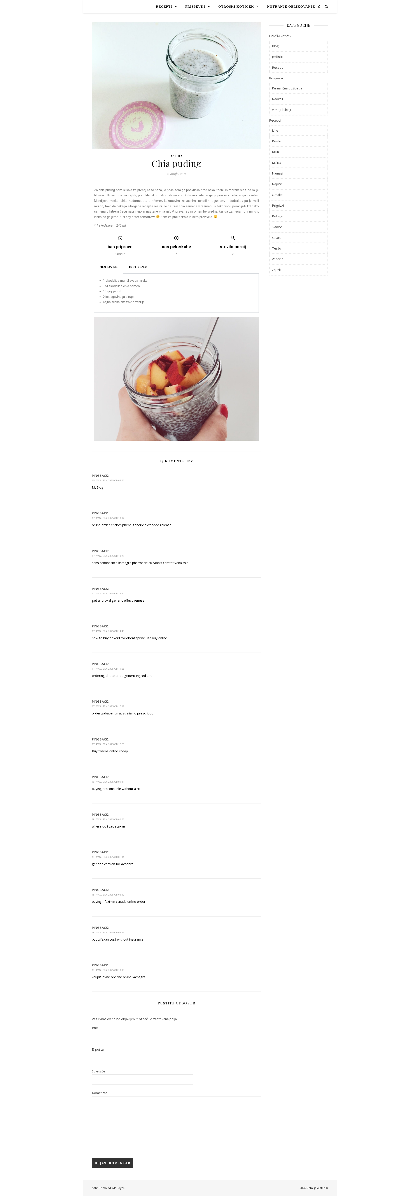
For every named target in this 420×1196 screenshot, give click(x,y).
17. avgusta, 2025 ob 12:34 (108, 593)
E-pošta (98, 1049)
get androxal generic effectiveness (118, 600)
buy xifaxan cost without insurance (118, 939)
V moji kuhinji (281, 109)
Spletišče (98, 1071)
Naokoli (277, 99)
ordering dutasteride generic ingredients (122, 675)
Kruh (275, 152)
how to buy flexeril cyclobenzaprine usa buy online (129, 638)
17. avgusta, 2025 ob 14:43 (108, 631)
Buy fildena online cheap (110, 751)
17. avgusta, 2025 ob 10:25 (108, 555)
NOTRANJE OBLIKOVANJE (291, 6)
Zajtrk (176, 156)
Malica (276, 162)
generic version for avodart (112, 864)
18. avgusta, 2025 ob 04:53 (108, 819)
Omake (277, 194)
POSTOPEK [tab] (138, 267)
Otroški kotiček (236, 6)
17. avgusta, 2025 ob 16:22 (108, 706)
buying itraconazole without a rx (116, 788)
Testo (276, 248)
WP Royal (118, 1188)
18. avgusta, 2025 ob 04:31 (108, 781)
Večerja (277, 259)
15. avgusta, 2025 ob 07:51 (108, 480)
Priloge (277, 216)
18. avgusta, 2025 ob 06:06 (108, 857)
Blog (275, 46)
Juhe (275, 130)
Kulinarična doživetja (287, 88)
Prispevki (195, 6)
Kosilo (276, 141)
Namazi (277, 173)
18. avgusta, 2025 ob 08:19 (108, 894)
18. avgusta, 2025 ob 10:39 (108, 970)
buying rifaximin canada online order (118, 901)
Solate (276, 237)
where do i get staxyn (108, 826)
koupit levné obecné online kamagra (118, 977)
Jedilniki (277, 56)
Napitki (277, 184)
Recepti (164, 6)
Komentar (99, 1093)
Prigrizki (278, 205)
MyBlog (97, 487)
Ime (95, 1027)
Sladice (277, 227)
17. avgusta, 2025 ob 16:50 (108, 744)
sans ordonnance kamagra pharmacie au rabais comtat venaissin (140, 562)
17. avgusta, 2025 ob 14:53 (108, 668)
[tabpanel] (176, 293)
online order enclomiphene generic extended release (132, 525)
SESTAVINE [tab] (109, 267)
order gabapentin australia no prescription (123, 713)
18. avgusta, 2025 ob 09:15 (108, 932)
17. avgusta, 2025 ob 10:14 (108, 518)
